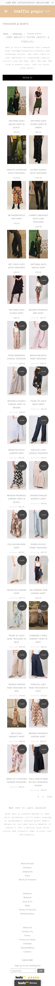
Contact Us (27, 931)
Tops (27, 875)
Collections (17, 33)
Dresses (27, 867)
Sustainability (27, 947)
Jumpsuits (27, 871)
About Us (27, 927)
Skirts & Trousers (27, 879)
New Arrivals (27, 863)
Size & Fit (27, 901)
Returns (28, 897)
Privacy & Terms (27, 939)
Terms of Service (27, 909)
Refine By (27, 77)
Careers (27, 951)
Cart (48, 11)
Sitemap (27, 943)
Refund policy (27, 913)
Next (49, 796)
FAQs (27, 905)
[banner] (28, 11)
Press (28, 935)
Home (5, 33)
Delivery (27, 893)
